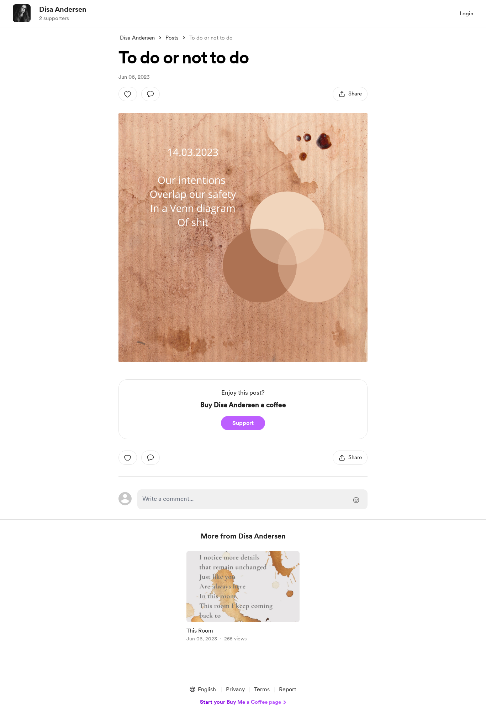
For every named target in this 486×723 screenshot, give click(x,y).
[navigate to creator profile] (22, 13)
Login (466, 13)
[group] (243, 597)
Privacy (235, 689)
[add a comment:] (150, 94)
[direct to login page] (252, 499)
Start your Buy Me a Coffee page (240, 702)
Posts (172, 38)
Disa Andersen (62, 9)
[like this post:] (127, 94)
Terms (262, 689)
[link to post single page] (243, 597)
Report (287, 689)
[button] (202, 689)
